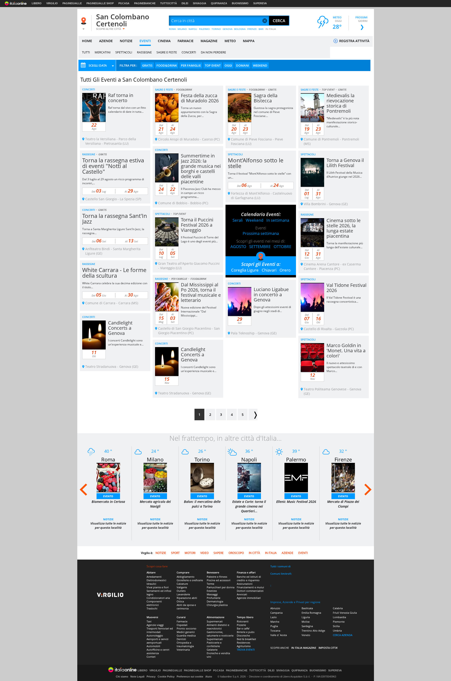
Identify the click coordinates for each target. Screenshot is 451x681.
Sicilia (336, 626)
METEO (230, 41)
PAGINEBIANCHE (145, 3)
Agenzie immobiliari (249, 598)
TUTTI (86, 52)
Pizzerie (241, 625)
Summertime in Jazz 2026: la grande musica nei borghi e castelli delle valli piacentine (201, 168)
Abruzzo (275, 608)
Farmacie (182, 621)
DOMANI (242, 65)
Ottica (180, 601)
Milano (155, 459)
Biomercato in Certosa (108, 501)
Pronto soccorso (186, 628)
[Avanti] (253, 414)
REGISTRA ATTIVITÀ (353, 41)
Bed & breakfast (246, 639)
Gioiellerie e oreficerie (190, 580)
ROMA (172, 29)
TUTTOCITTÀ (168, 3)
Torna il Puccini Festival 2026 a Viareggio (197, 224)
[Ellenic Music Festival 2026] (296, 477)
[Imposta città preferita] (84, 20)
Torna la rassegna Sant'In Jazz (114, 218)
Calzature (182, 583)
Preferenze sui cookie (190, 676)
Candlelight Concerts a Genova (120, 328)
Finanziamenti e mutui (250, 587)
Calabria (338, 608)
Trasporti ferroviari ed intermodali (160, 630)
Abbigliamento (185, 576)
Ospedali (182, 625)
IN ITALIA (270, 29)
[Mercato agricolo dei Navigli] (155, 477)
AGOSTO (238, 246)
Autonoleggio (155, 635)
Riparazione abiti (187, 598)
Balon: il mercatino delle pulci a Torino (202, 504)
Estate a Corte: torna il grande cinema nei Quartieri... (249, 506)
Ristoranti (243, 621)
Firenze (343, 459)
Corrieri (151, 656)
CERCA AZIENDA (342, 635)
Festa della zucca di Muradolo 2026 (200, 98)
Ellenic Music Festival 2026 (296, 501)
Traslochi (152, 608)
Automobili (153, 646)
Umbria (337, 630)
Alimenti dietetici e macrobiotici (218, 626)
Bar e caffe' (243, 628)
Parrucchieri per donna (220, 587)
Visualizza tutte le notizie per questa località (108, 525)
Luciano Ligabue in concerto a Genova (271, 294)
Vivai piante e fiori (158, 587)
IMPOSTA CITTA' (328, 647)
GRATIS (147, 65)
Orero (285, 270)
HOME (87, 41)
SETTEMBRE (260, 246)
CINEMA (164, 41)
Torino (202, 459)
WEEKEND (260, 65)
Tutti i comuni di (280, 566)
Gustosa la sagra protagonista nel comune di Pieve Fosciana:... (273, 112)
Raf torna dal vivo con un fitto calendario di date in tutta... (127, 110)
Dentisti (181, 639)
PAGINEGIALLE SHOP (100, 3)
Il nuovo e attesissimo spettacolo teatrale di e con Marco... (344, 367)
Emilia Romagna (311, 612)
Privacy (151, 676)
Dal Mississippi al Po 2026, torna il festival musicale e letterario (201, 292)
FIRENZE (252, 29)
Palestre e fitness (217, 576)
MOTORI (190, 553)
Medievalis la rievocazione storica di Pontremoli (340, 103)
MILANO (182, 29)
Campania (276, 612)
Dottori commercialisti (250, 591)
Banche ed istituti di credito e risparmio (249, 578)
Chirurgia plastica (217, 605)
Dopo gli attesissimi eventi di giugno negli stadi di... (272, 309)
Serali (238, 220)
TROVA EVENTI (246, 649)
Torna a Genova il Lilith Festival (345, 162)
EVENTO (108, 496)
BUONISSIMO (240, 3)
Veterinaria (183, 649)
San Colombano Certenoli (122, 20)
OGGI (228, 65)
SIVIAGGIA (199, 3)
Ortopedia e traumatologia (185, 644)
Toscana (275, 630)
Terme (210, 583)
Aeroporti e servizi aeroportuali (157, 640)
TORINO (216, 29)
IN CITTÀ (254, 553)
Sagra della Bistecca (265, 98)
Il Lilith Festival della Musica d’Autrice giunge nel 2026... (344, 175)
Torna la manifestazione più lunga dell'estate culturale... (345, 245)
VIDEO (204, 553)
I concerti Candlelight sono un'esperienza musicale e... (126, 342)
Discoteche (243, 635)
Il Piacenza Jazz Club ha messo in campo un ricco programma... (201, 193)
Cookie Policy (166, 676)
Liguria (306, 617)
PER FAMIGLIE (191, 65)
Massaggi (212, 594)
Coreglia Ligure (245, 270)
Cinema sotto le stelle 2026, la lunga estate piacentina (344, 228)
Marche (274, 621)
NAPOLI (193, 29)
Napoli (249, 459)
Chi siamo (122, 676)
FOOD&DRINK (166, 65)
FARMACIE (186, 41)
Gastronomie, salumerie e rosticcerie (220, 633)
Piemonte (339, 621)
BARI (261, 29)
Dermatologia (215, 601)
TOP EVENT (213, 65)
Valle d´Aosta (278, 635)
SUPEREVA (260, 3)
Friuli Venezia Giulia (345, 612)
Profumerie (213, 598)
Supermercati (215, 621)
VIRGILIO (52, 3)
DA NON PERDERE (213, 52)
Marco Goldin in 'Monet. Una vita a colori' (346, 350)
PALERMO (204, 29)
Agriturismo (244, 646)
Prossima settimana (261, 233)
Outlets (181, 591)
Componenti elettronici (154, 603)
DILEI (185, 3)
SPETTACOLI (123, 52)
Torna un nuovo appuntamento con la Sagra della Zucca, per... (199, 112)
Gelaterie (212, 649)
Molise (306, 621)
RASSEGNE (144, 52)
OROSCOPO (236, 553)
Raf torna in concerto (120, 98)
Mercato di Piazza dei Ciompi (343, 504)
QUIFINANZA (219, 3)
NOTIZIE (126, 41)
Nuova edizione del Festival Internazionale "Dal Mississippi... (198, 311)
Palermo (296, 459)
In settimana (277, 220)
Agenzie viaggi (155, 625)
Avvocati (242, 594)
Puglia (274, 626)
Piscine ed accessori (218, 580)
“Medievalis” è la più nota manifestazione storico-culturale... (343, 122)
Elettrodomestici (156, 580)
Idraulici (151, 583)
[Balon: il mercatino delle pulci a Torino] (202, 477)
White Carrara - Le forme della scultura (114, 272)
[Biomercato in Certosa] (108, 477)
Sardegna (307, 626)
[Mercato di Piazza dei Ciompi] (343, 477)
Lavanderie (183, 594)
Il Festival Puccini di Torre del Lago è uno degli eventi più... (199, 239)
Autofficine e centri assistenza (158, 651)
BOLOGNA (239, 29)
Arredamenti (154, 576)
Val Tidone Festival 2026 (346, 287)
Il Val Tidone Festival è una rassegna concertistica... (344, 300)
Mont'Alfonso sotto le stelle (255, 163)
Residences (243, 642)
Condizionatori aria (158, 598)
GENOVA (227, 29)
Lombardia (339, 617)
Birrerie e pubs (245, 632)
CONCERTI (189, 52)
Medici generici (186, 632)
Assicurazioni (245, 583)
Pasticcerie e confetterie (214, 644)
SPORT (175, 553)
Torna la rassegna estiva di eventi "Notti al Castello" (113, 165)
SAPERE (219, 553)
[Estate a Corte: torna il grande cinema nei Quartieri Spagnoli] (249, 477)
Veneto (306, 635)
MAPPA (248, 41)
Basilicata (307, 608)
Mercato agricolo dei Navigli (155, 504)
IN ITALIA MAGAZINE (303, 647)
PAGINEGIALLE (72, 3)
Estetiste (212, 591)
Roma (108, 459)
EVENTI (145, 41)
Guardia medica (186, 635)
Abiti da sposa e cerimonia (186, 606)
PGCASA (123, 3)
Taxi (149, 621)
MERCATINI (103, 52)
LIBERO (37, 3)
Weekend (254, 220)
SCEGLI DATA (98, 65)
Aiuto (208, 676)
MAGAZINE (209, 41)
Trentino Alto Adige (313, 630)
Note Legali (137, 676)
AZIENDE (106, 41)
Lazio (273, 617)
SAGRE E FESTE (166, 52)
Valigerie (182, 587)
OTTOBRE (282, 246)
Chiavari (269, 270)
